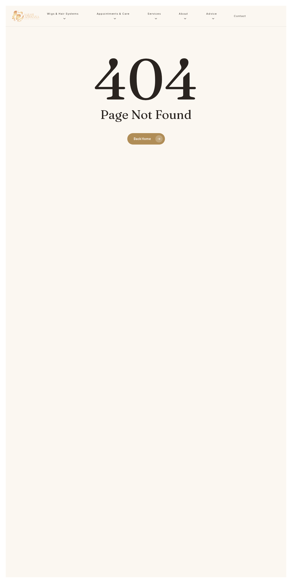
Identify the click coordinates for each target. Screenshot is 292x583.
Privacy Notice (69, 130)
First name (16, 80)
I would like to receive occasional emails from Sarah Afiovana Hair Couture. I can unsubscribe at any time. (58, 105)
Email (64, 80)
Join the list (57, 118)
